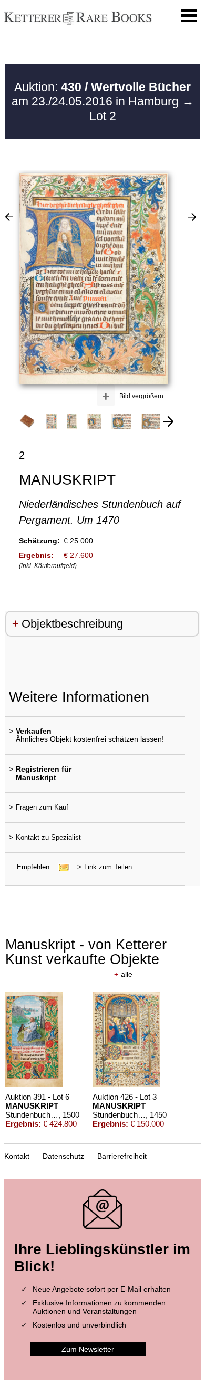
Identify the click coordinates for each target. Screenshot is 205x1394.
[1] (9, 217)
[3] (192, 217)
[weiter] (168, 421)
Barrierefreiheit (122, 1156)
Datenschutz (63, 1156)
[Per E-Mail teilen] (61, 867)
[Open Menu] (189, 16)
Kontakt (16, 1156)
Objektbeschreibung (72, 623)
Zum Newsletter (88, 1349)
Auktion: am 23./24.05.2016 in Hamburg (101, 94)
